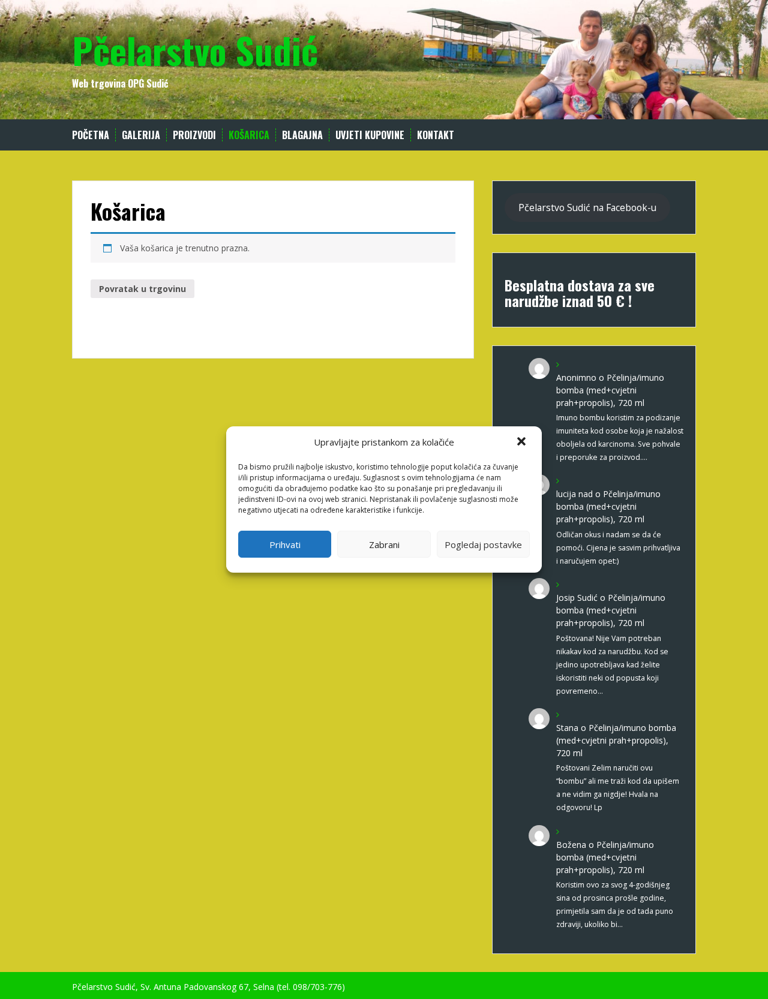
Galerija (141, 135)
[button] (522, 442)
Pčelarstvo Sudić (195, 49)
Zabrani (384, 544)
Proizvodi (194, 135)
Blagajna (302, 135)
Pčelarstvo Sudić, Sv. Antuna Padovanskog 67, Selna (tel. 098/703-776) (208, 986)
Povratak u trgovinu (142, 288)
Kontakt (435, 135)
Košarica (249, 135)
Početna (90, 135)
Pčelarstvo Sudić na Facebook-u (587, 207)
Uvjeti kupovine (369, 135)
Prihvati (285, 544)
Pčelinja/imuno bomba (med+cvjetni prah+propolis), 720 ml (610, 390)
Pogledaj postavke (483, 544)
